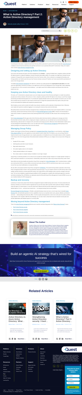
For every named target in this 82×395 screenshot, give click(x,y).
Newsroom (42, 358)
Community (30, 371)
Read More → (22, 339)
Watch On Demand (41, 271)
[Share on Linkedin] (46, 279)
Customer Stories (6, 371)
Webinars (5, 369)
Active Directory (13, 10)
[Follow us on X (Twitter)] (68, 30)
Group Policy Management (35, 215)
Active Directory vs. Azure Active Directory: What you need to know (17, 319)
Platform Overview (7, 351)
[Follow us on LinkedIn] (65, 30)
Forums (4, 375)
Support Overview (31, 365)
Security (4, 354)
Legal (4, 390)
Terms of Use (10, 390)
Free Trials (73, 2)
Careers (41, 362)
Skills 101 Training (7, 378)
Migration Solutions (20, 358)
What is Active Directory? (59, 204)
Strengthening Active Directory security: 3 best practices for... (39, 319)
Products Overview (32, 351)
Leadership (42, 355)
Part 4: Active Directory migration (20, 209)
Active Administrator (18, 118)
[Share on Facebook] (43, 279)
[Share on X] (40, 279)
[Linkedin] (54, 366)
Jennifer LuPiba (16, 24)
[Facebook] (61, 366)
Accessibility (47, 390)
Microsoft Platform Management (47, 215)
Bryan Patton (12, 324)
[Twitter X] (58, 366)
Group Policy (51, 131)
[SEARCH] (59, 30)
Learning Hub (6, 380)
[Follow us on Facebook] (72, 30)
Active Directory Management (18, 215)
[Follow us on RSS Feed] (75, 30)
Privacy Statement (76, 391)
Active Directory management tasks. (26, 67)
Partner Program (19, 365)
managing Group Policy (42, 131)
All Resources (6, 365)
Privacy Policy (19, 390)
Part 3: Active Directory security (20, 207)
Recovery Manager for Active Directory (19, 191)
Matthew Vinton (36, 324)
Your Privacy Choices (28, 390)
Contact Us (42, 364)
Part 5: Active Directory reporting (20, 212)
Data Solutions (19, 351)
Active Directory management (22, 83)
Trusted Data (5, 356)
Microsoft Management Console (44, 111)
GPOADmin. (43, 167)
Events (4, 367)
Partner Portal (19, 371)
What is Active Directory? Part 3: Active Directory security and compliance (64, 319)
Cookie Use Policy (39, 390)
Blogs (4, 10)
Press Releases (43, 360)
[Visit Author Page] (20, 228)
